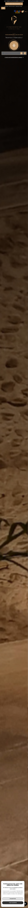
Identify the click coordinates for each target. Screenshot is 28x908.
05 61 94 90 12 (12, 6)
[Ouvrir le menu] (3, 8)
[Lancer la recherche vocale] (14, 45)
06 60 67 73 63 (19, 6)
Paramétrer (13, 898)
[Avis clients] (17, 11)
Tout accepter (13, 902)
